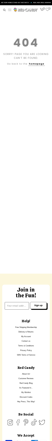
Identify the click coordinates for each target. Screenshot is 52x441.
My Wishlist (26, 392)
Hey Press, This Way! (26, 402)
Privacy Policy (26, 350)
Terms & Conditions (26, 346)
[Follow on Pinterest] (26, 422)
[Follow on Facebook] (18, 422)
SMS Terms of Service (26, 355)
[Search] (4, 10)
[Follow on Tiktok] (34, 422)
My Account (26, 336)
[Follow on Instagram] (10, 422)
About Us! (26, 374)
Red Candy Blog (26, 383)
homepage (36, 63)
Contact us (26, 341)
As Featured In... (26, 388)
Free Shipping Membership (26, 327)
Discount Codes (26, 397)
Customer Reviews (26, 378)
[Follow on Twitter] (42, 422)
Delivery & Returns (26, 332)
